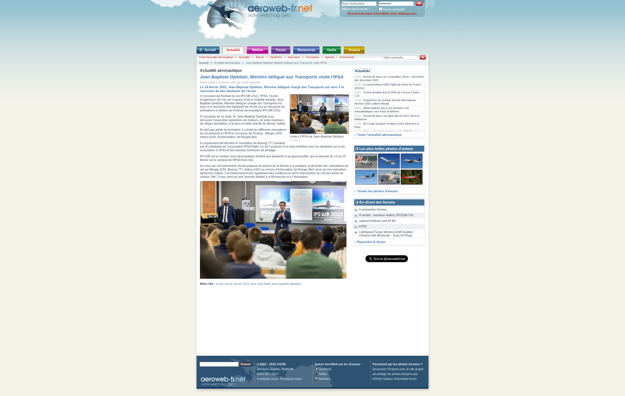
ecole (219, 284)
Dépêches (276, 57)
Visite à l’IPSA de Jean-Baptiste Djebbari (317, 136)
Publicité (287, 369)
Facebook (325, 369)
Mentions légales (268, 369)
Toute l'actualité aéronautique (216, 57)
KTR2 (363, 226)
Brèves (260, 57)
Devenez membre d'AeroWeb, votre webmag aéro (382, 13)
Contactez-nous (267, 379)
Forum (281, 50)
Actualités (244, 57)
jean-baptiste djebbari (286, 284)
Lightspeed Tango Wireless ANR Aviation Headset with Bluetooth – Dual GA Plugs (386, 233)
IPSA (295, 140)
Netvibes (324, 379)
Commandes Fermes (373, 209)
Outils (331, 50)
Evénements (347, 57)
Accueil (210, 50)
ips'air (228, 284)
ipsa (253, 284)
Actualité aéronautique (227, 62)
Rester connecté (394, 9)
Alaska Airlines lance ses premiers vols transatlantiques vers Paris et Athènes (381, 110)
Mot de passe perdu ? (356, 9)
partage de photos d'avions (395, 374)
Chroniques (312, 57)
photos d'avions (409, 364)
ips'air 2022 (241, 284)
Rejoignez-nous (291, 379)
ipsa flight (264, 284)
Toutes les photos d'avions (377, 191)
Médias (257, 50)
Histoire (354, 50)
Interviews (294, 57)
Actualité (233, 50)
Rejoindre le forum (371, 242)
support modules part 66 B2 (377, 221)
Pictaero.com (396, 369)
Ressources (306, 50)
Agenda (329, 57)
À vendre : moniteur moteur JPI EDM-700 (386, 215)
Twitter (322, 374)
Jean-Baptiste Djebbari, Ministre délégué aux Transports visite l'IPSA (286, 62)
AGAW (281, 364)
